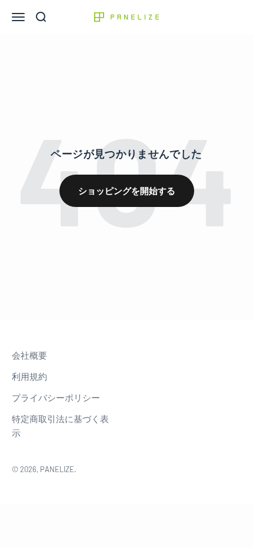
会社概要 (29, 355)
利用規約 (29, 376)
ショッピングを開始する (126, 190)
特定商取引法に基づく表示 (60, 425)
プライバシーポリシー (56, 397)
